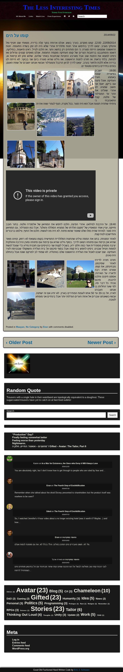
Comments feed (21, 645)
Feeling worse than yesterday (28, 440)
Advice (11, 592)
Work (88, 614)
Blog (56, 591)
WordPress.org (20, 648)
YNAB (100, 615)
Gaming (23, 598)
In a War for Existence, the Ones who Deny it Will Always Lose (70, 463)
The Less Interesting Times (61, 7)
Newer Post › (102, 342)
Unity (60, 614)
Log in (15, 639)
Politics (34, 603)
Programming (55, 603)
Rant (83, 604)
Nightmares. (19, 443)
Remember (104, 604)
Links (31, 16)
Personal (15, 603)
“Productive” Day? (22, 434)
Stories (47, 608)
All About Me (21, 16)
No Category (32, 327)
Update (73, 615)
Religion (92, 604)
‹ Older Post (19, 342)
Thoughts (48, 615)
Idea (88, 598)
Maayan (20, 327)
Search (10, 411)
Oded (48, 511)
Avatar (32, 590)
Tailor (74, 609)
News (101, 598)
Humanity (71, 598)
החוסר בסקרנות (69, 537)
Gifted (46, 597)
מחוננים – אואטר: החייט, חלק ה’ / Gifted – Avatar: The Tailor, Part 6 (49, 446)
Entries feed (19, 642)
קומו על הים (17, 35)
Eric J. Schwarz (82, 670)
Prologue (74, 604)
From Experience (54, 16)
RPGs (13, 610)
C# (68, 591)
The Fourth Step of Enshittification (69, 485)
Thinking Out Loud (24, 614)
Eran (45, 327)
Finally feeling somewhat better (29, 437)
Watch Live (40, 16)
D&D (11, 598)
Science (24, 610)
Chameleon (92, 590)
